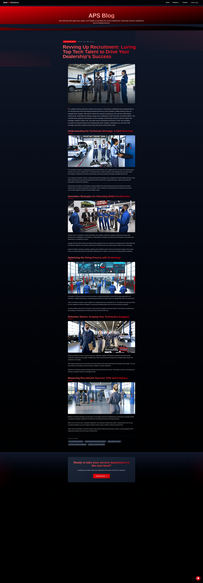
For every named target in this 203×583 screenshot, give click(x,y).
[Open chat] (198, 578)
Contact (185, 2)
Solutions (175, 2)
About (168, 2)
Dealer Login (194, 2)
